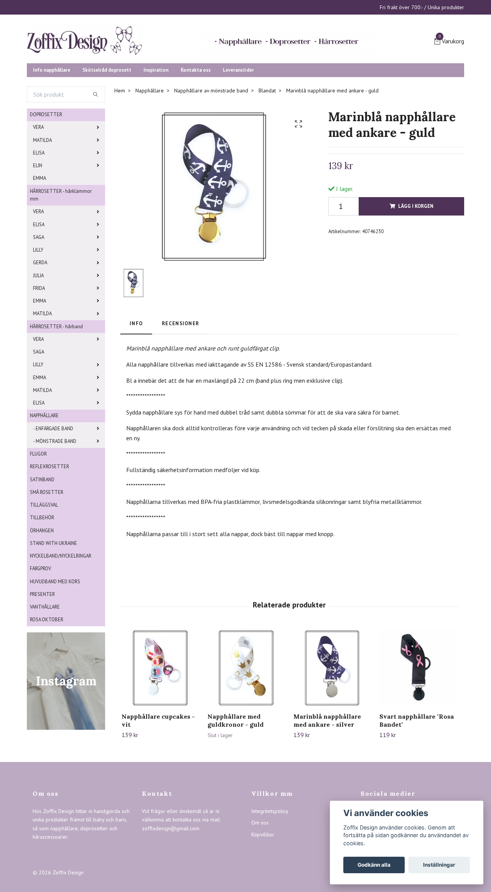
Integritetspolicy (269, 887)
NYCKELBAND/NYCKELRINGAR (60, 632)
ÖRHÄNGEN (42, 606)
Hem (119, 166)
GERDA (40, 338)
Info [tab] (136, 399)
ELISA (38, 228)
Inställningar (439, 865)
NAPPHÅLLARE (44, 491)
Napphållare (149, 166)
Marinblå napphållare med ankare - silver (327, 796)
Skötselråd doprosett (106, 145)
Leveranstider (238, 145)
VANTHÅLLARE (45, 683)
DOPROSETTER (46, 190)
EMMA (39, 254)
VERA (38, 203)
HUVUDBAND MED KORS (55, 657)
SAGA (38, 312)
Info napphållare (51, 145)
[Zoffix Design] (161, 66)
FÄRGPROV (40, 644)
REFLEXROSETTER (49, 542)
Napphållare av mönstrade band (211, 166)
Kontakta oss (196, 145)
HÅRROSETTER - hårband (56, 402)
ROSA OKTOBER (46, 695)
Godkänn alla (374, 865)
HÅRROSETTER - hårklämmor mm (61, 270)
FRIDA (39, 363)
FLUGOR (38, 530)
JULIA (38, 351)
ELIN (37, 241)
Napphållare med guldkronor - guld (236, 796)
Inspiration (155, 145)
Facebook (378, 887)
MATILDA (42, 215)
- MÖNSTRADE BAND (54, 516)
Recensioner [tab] (180, 399)
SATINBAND (42, 555)
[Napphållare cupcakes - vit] (160, 743)
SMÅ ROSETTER (46, 567)
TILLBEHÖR (42, 593)
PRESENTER (42, 670)
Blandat (267, 166)
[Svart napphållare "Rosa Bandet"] (417, 743)
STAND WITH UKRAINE (53, 619)
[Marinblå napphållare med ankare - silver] (332, 743)
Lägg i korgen (415, 281)
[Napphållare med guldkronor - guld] (246, 743)
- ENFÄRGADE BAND (53, 504)
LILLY (38, 326)
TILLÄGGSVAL (44, 581)
